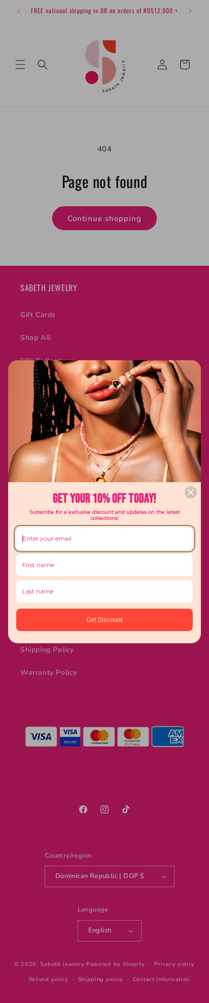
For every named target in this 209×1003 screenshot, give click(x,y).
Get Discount (104, 619)
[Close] (191, 492)
